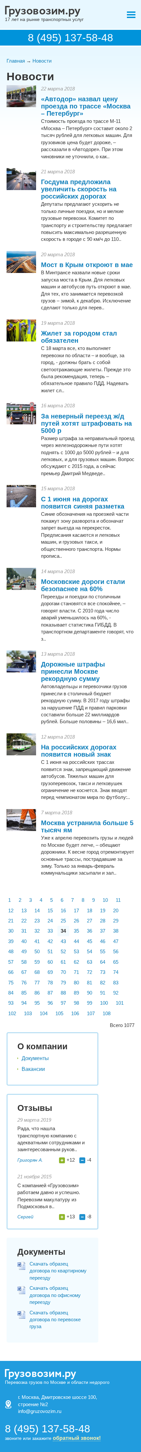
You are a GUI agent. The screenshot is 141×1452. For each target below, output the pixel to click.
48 (10, 951)
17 (76, 910)
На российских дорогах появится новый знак (78, 751)
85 (24, 993)
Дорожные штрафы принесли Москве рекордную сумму (73, 671)
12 (10, 910)
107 (91, 1013)
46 (102, 941)
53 (76, 951)
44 (76, 941)
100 (104, 1003)
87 (50, 993)
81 (89, 982)
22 (24, 920)
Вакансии (33, 1069)
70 (63, 972)
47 (115, 941)
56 (115, 951)
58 (24, 962)
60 (50, 962)
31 (24, 931)
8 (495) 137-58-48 (70, 38)
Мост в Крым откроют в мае (87, 264)
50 (37, 951)
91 (102, 993)
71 (76, 972)
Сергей (25, 1216)
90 (89, 993)
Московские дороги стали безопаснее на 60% (83, 585)
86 (37, 993)
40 (24, 941)
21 (10, 920)
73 (102, 972)
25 (63, 920)
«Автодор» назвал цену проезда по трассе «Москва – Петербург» (86, 106)
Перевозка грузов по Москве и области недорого (57, 1382)
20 (115, 910)
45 (89, 941)
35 (76, 931)
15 (50, 910)
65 (115, 962)
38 (115, 931)
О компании (42, 1046)
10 (105, 900)
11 (118, 900)
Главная (16, 61)
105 (59, 1013)
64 (102, 962)
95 (37, 1003)
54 (89, 951)
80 (76, 982)
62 (76, 962)
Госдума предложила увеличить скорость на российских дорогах (78, 189)
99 (89, 1003)
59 (37, 962)
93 (10, 1003)
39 (10, 941)
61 (63, 962)
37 (102, 931)
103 (28, 1013)
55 (102, 951)
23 (37, 920)
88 (63, 993)
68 (37, 972)
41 (37, 941)
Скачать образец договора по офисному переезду (55, 1295)
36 (89, 931)
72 (89, 972)
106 (75, 1013)
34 (63, 931)
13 (24, 910)
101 (120, 1003)
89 (76, 993)
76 (24, 982)
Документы (35, 1058)
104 (44, 1013)
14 (37, 910)
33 (50, 931)
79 (63, 982)
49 (24, 951)
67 (24, 972)
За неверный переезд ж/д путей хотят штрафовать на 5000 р (86, 423)
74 (115, 972)
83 (115, 982)
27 (89, 920)
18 (89, 910)
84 (10, 993)
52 (63, 951)
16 (63, 910)
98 (76, 1003)
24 (50, 920)
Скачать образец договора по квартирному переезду (58, 1271)
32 (37, 931)
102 (12, 1013)
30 (10, 931)
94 (24, 1003)
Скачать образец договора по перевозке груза (55, 1319)
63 (89, 962)
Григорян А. (30, 1160)
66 (10, 972)
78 (50, 982)
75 (10, 982)
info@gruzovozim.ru (39, 1411)
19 (102, 910)
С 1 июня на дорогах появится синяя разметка (82, 502)
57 (10, 962)
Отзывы (34, 1108)
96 (50, 1003)
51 (50, 951)
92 (115, 993)
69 (50, 972)
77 (37, 982)
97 (63, 1003)
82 (102, 982)
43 (63, 941)
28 (102, 920)
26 (76, 920)
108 (107, 1013)
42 (50, 941)
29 (115, 920)
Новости (41, 61)
